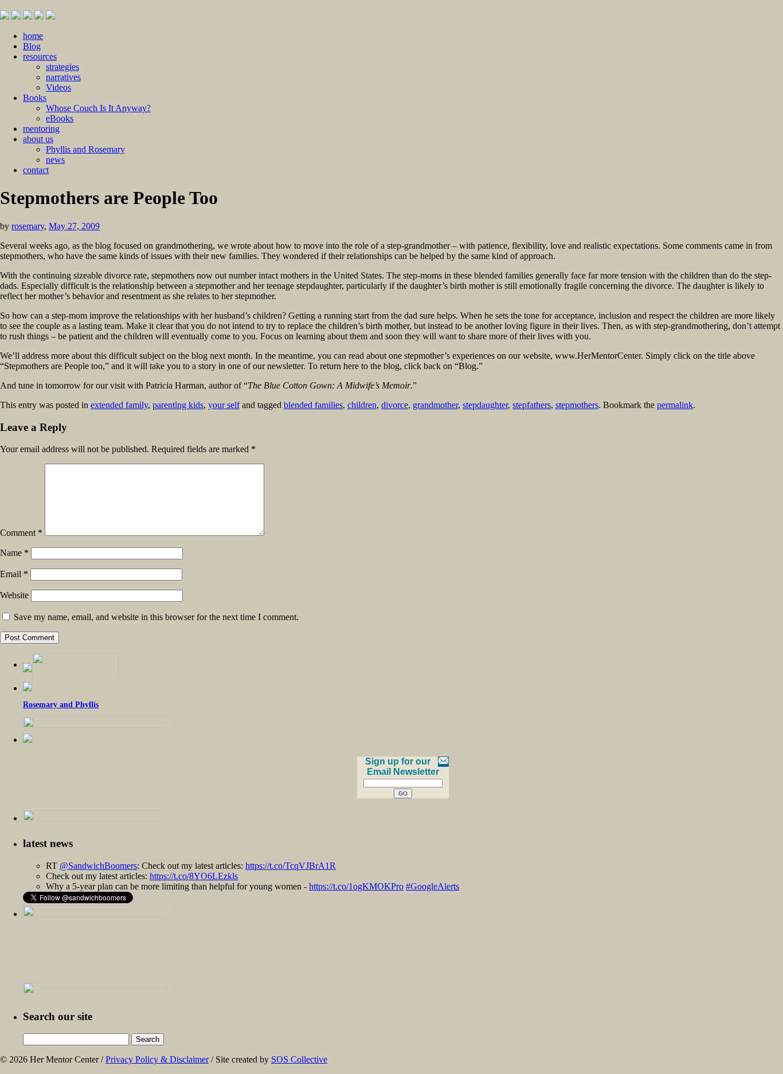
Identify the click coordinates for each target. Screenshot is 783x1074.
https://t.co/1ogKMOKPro (356, 886)
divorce (394, 405)
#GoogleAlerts (432, 886)
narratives (63, 77)
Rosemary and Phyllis (61, 704)
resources (40, 56)
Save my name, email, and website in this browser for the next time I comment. (156, 617)
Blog (32, 46)
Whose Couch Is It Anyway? (98, 108)
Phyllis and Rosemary (85, 149)
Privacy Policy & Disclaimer (157, 1059)
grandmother (435, 405)
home (33, 36)
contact (36, 170)
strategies (62, 67)
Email (14, 574)
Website (14, 595)
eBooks (59, 118)
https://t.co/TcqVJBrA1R (290, 866)
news (55, 159)
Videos (58, 87)
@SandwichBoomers (98, 866)
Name (14, 553)
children (362, 405)
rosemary (27, 226)
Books (34, 98)
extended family (119, 405)
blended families (313, 405)
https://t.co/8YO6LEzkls (194, 876)
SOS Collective (299, 1059)
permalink (675, 405)
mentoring (41, 129)
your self (224, 405)
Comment (21, 533)
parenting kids (177, 405)
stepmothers (576, 405)
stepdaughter (485, 405)
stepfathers (531, 405)
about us (38, 139)
